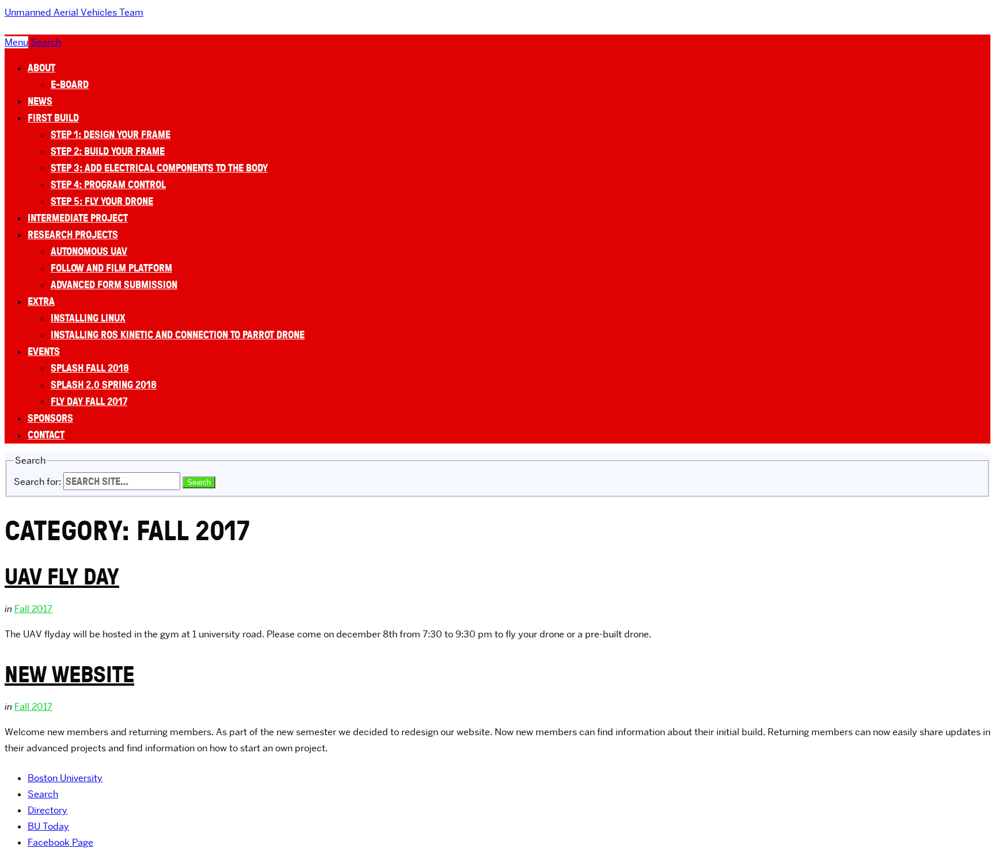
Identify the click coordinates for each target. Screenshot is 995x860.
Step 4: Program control (108, 184)
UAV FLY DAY (62, 576)
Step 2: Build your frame (108, 151)
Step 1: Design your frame (110, 134)
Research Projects (73, 234)
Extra (41, 301)
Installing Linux (88, 318)
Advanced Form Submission (114, 284)
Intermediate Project (78, 218)
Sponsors (50, 418)
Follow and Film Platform (111, 268)
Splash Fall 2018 (90, 368)
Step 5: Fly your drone (102, 201)
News (40, 101)
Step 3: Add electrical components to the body (159, 167)
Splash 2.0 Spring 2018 (104, 384)
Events (44, 351)
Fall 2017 (33, 609)
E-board (70, 84)
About (41, 67)
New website (69, 674)
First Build (53, 117)
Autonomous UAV (89, 251)
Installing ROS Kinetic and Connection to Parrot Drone (178, 334)
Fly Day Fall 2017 (89, 401)
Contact (46, 434)
